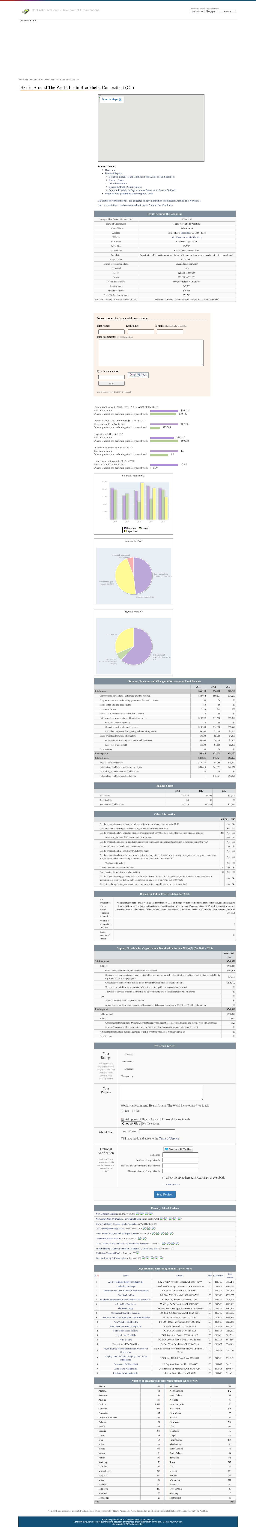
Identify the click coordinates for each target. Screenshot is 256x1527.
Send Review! (164, 1194)
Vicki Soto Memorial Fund (108, 1252)
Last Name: (132, 326)
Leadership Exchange (125, 1286)
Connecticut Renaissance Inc (108, 1238)
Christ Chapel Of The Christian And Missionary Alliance (121, 1243)
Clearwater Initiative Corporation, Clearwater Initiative (126, 1317)
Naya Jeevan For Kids (126, 1335)
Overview (110, 170)
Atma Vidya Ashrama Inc (125, 1368)
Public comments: (115, 337)
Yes (126, 1111)
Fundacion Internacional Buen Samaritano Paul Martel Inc (125, 1299)
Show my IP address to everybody (195, 1177)
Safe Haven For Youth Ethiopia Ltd (125, 1326)
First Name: (103, 326)
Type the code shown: (108, 371)
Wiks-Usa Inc (126, 1339)
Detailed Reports (113, 173)
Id (96, 1275)
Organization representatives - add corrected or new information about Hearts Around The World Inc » (149, 200)
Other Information (118, 183)
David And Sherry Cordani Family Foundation (117, 1223)
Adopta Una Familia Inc (125, 1303)
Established (218, 1275)
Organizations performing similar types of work (129, 193)
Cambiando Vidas (126, 1294)
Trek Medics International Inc (126, 1373)
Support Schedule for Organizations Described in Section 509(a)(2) (142, 190)
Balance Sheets (116, 180)
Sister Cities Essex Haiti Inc (125, 1330)
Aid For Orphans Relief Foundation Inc (125, 1281)
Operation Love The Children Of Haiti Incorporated (126, 1290)
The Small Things (126, 1308)
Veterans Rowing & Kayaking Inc (111, 1258)
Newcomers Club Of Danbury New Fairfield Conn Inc (120, 1218)
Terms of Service (169, 1138)
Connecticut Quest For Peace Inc (125, 1312)
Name (125, 1275)
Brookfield (185, 232)
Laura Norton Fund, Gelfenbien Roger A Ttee (116, 1233)
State (210, 1275)
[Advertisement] (128, 49)
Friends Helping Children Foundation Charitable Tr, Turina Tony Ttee (126, 1248)
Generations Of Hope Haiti (126, 1364)
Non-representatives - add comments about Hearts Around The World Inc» (135, 205)
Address (179, 1275)
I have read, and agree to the (152, 1138)
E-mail (170, 326)
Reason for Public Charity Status (125, 186)
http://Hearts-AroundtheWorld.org (187, 236)
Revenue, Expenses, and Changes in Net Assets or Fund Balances (142, 176)
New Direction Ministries (107, 1213)
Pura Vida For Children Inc (126, 1321)
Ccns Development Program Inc (110, 1228)
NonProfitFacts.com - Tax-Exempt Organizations (65, 10)
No (138, 1111)
